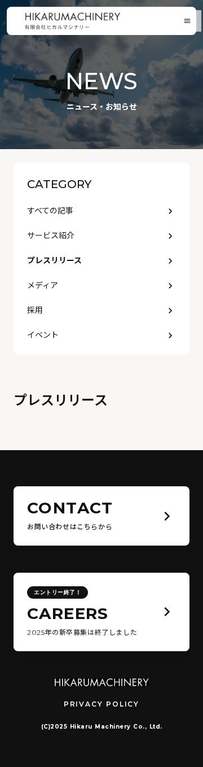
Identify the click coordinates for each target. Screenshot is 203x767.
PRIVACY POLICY (101, 704)
